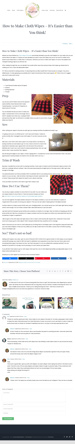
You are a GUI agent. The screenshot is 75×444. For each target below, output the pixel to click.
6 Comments (37, 262)
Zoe (8, 316)
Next (70, 43)
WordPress (51, 437)
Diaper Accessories (28, 262)
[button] (65, 10)
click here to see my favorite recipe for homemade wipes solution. (23, 196)
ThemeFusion (29, 437)
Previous (65, 43)
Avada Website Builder (18, 437)
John (8, 359)
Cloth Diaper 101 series (25, 55)
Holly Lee (6, 262)
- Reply (25, 316)
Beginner (21, 262)
